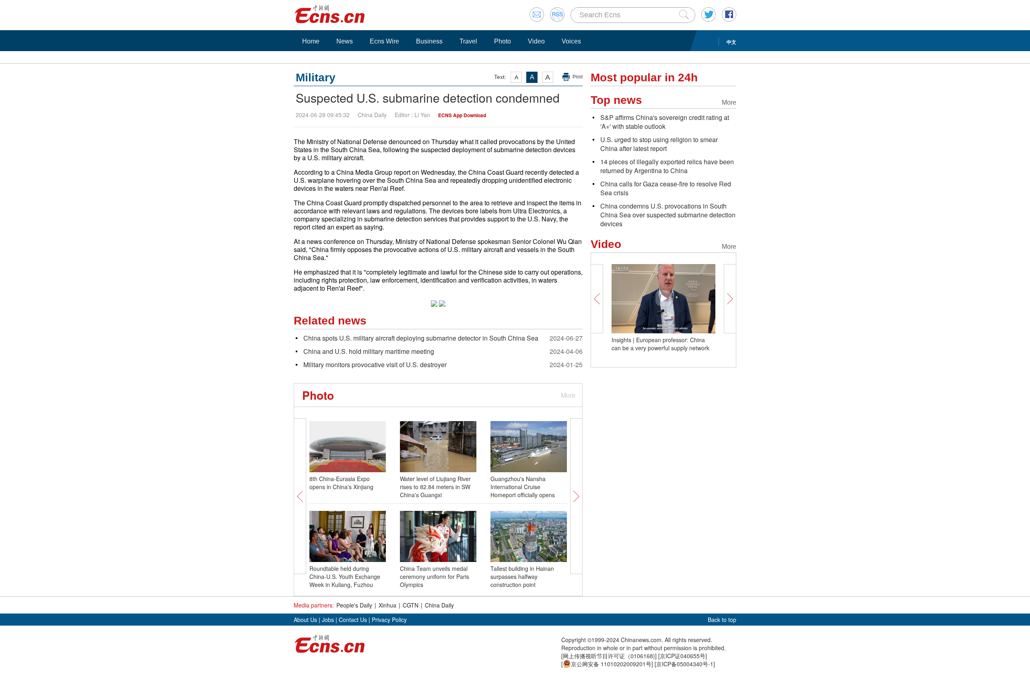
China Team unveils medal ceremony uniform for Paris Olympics (434, 576)
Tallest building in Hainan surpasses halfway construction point (522, 576)
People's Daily (354, 605)
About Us (305, 620)
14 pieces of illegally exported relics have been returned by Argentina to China (667, 166)
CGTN (410, 605)
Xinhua (387, 605)
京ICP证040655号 (682, 656)
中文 (731, 41)
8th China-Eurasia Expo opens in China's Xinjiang (341, 483)
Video (536, 41)
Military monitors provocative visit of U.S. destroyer (375, 364)
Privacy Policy (389, 620)
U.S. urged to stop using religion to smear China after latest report (659, 144)
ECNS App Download (462, 115)
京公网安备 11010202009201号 (611, 664)
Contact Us (353, 620)
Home (310, 41)
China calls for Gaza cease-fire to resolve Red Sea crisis (665, 188)
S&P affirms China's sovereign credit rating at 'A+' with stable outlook (664, 122)
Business (429, 41)
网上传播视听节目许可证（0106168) (609, 656)
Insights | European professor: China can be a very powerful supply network (660, 344)
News (344, 41)
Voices (571, 41)
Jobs (328, 620)
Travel (468, 41)
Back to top (722, 620)
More (568, 395)
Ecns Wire (384, 41)
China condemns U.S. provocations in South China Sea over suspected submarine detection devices (667, 214)
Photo (502, 41)
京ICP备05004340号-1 (684, 664)
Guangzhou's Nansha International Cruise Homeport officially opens (522, 487)
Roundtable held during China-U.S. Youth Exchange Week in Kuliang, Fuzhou (344, 576)
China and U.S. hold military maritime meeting (368, 351)
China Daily (439, 605)
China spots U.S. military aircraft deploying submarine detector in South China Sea (420, 338)
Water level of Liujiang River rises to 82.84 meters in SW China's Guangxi (435, 487)
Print (578, 77)
